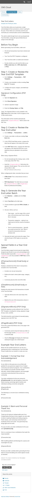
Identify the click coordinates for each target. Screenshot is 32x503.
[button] (24, 2)
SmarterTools (17, 496)
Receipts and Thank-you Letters (9, 23)
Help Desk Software (5, 496)
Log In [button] (29, 2)
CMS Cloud (6, 7)
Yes (4, 467)
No (9, 467)
